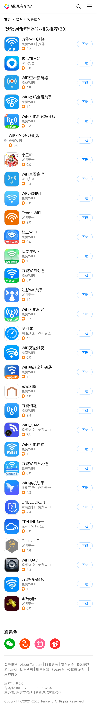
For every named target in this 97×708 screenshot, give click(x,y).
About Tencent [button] (31, 665)
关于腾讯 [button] (10, 665)
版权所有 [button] (26, 669)
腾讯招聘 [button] (83, 665)
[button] (18, 6)
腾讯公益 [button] (10, 669)
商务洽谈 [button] (67, 665)
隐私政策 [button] (58, 669)
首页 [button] (7, 19)
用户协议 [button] (10, 674)
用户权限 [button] (42, 669)
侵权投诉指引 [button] (77, 669)
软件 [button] (19, 19)
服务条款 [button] (51, 665)
